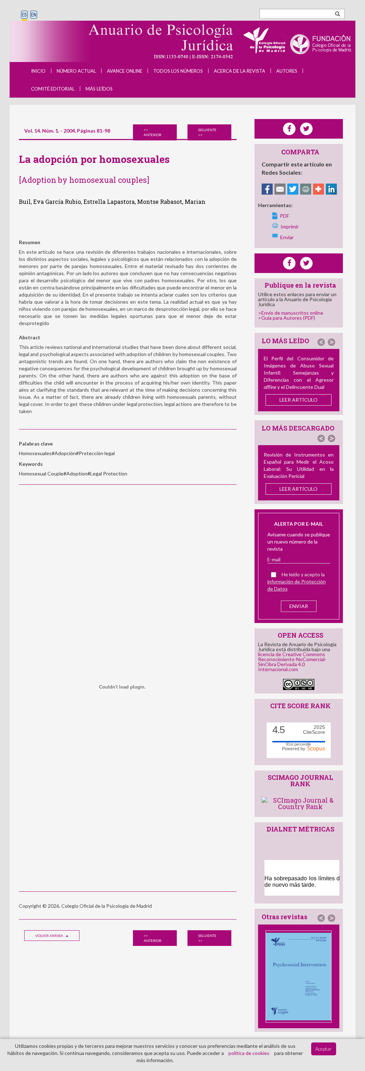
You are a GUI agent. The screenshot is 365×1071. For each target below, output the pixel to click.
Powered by (294, 748)
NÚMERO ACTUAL (76, 71)
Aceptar (323, 1049)
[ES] (24, 15)
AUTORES (286, 71)
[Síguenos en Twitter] (306, 263)
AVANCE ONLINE (124, 71)
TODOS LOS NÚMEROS (178, 71)
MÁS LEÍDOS (99, 89)
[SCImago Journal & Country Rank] (300, 802)
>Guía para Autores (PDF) (286, 318)
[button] (321, 342)
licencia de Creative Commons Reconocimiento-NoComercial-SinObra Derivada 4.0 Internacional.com (292, 661)
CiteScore (314, 730)
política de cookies (248, 1053)
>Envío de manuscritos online (290, 313)
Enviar (287, 237)
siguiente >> (207, 132)
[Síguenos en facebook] (289, 263)
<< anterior (152, 132)
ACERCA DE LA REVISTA (239, 71)
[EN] (34, 15)
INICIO (38, 71)
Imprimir (290, 226)
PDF (284, 216)
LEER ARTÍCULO (298, 400)
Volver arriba (49, 935)
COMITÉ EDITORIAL (52, 89)
